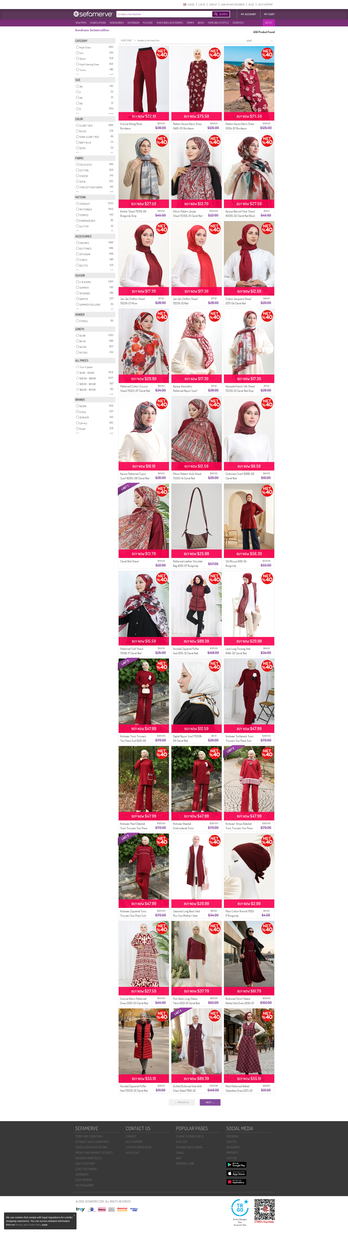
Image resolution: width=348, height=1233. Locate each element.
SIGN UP (213, 4)
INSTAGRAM (232, 1147)
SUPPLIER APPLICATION (138, 1147)
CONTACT (131, 1136)
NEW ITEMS (81, 22)
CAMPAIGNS (82, 1174)
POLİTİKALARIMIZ (84, 1185)
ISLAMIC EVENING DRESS (190, 1136)
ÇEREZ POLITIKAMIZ (86, 1169)
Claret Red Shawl (129, 561)
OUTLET (268, 22)
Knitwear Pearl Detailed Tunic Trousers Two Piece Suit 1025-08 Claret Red (133, 828)
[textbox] (160, 14)
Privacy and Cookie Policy (29, 1225)
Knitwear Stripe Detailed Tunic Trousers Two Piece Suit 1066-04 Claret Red (239, 828)
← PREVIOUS (182, 1102)
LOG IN (202, 4)
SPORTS (190, 22)
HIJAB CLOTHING (98, 22)
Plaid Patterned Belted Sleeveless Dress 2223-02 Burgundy (239, 1090)
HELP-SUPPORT (265, 4)
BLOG (251, 4)
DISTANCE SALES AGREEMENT (92, 1142)
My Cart (269, 14)
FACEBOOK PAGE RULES (88, 1158)
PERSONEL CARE (185, 1163)
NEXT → (210, 1102)
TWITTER (231, 1142)
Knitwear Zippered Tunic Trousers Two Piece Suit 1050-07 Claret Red (133, 915)
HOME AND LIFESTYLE (218, 22)
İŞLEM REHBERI (83, 1180)
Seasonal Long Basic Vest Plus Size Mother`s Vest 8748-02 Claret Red (186, 915)
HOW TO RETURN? (85, 1163)
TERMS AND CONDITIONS (89, 1136)
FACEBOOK (232, 1136)
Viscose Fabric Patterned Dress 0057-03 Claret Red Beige (134, 1003)
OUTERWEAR (133, 22)
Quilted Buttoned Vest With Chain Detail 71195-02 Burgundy (187, 1090)
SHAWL (180, 1152)
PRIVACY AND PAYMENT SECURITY (94, 1152)
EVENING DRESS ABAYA (189, 1147)
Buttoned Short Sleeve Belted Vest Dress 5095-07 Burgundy (240, 1003)
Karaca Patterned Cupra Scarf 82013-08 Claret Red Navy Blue (134, 478)
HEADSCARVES (117, 22)
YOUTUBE (231, 1158)
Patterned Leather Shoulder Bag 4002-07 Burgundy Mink (188, 566)
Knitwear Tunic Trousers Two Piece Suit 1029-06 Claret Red (133, 741)
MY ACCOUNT (248, 14)
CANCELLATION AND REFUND (91, 1147)
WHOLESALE (133, 1152)
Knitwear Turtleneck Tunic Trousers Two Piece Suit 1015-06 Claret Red (240, 741)
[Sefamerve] (93, 14)
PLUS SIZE (148, 22)
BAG (178, 1158)
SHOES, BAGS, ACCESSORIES (169, 22)
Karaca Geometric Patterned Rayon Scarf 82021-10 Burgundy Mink (186, 391)
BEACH (201, 22)
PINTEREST (232, 1152)
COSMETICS (238, 22)
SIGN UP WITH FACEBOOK (232, 4)
